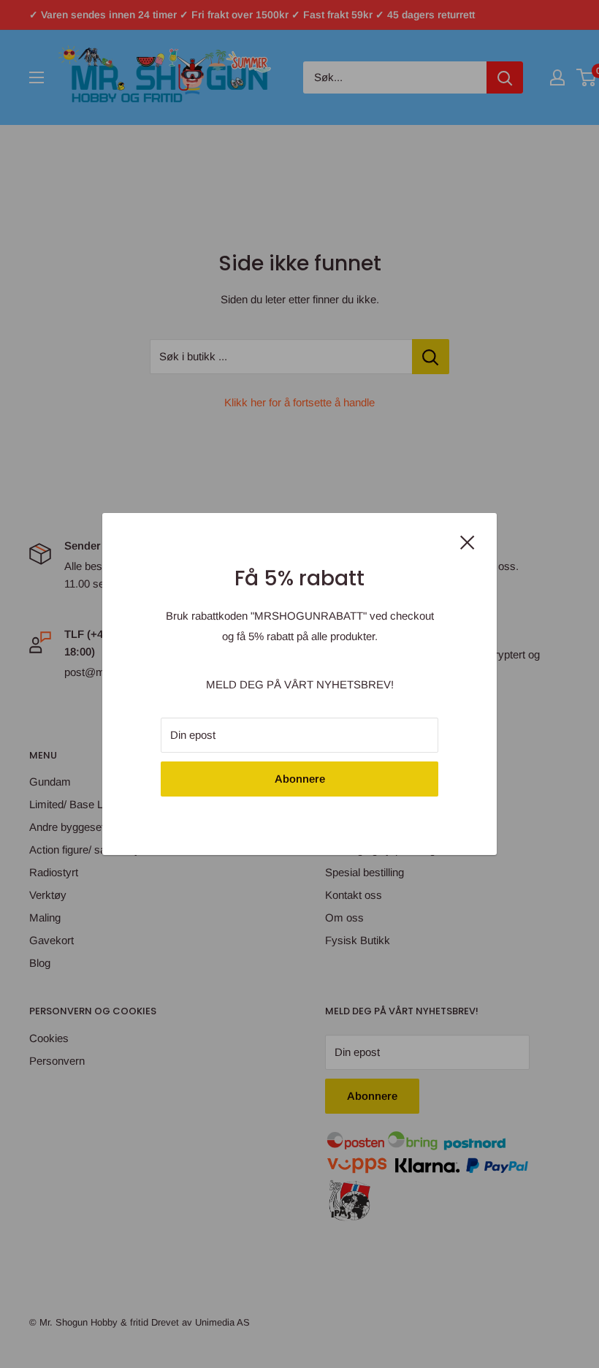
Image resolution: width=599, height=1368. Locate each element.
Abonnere (300, 778)
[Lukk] (467, 541)
